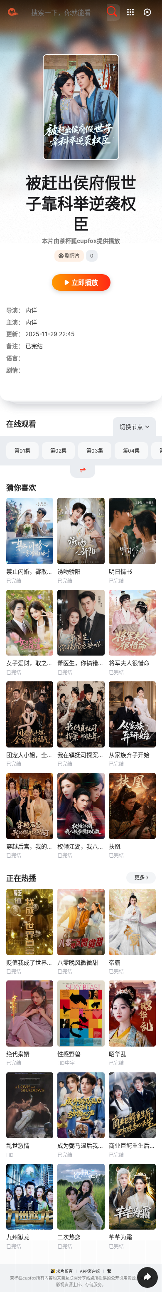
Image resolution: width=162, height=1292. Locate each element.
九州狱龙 (17, 1236)
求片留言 (64, 1271)
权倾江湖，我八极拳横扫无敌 (80, 846)
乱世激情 (17, 1145)
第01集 (22, 451)
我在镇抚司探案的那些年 (80, 754)
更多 (140, 877)
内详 (31, 310)
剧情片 (72, 255)
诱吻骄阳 (69, 571)
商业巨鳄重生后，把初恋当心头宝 (132, 1145)
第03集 (94, 451)
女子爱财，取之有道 (29, 662)
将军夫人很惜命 (129, 662)
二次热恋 (69, 1236)
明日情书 (120, 571)
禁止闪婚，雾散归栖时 (29, 571)
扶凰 (114, 846)
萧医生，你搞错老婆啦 (80, 662)
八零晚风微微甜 (77, 962)
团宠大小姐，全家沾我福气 (29, 754)
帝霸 (114, 962)
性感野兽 (69, 1053)
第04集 (131, 451)
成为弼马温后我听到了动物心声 (80, 1145)
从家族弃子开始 (129, 754)
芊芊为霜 (120, 1236)
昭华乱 (117, 1053)
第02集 (58, 451)
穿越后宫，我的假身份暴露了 (29, 846)
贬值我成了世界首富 (29, 962)
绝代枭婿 (17, 1053)
